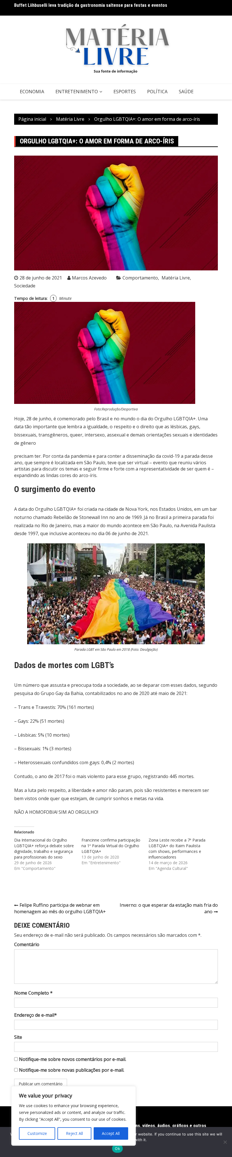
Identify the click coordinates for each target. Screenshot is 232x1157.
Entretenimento (76, 91)
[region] (73, 1116)
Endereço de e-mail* (35, 1015)
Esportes (124, 91)
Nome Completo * (33, 993)
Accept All (111, 1133)
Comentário (26, 944)
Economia (32, 91)
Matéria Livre (176, 278)
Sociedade (24, 286)
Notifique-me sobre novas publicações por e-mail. (71, 1070)
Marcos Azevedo (89, 278)
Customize (37, 1133)
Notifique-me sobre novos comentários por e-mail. (72, 1059)
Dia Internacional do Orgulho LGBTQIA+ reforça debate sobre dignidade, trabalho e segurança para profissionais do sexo (44, 848)
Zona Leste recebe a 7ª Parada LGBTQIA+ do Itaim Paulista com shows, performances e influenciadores (177, 848)
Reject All (74, 1133)
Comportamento (140, 278)
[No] (225, 1142)
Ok (117, 1148)
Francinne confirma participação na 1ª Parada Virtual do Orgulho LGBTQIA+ (110, 845)
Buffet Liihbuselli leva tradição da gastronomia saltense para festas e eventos (90, 5)
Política (157, 91)
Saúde (186, 91)
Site (18, 1037)
